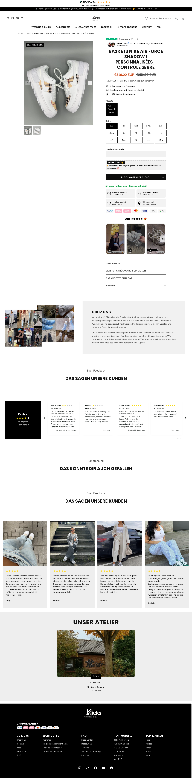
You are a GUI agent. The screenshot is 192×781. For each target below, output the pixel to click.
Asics (148, 747)
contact (147, 27)
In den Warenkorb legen (135, 177)
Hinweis (110, 285)
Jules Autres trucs (85, 27)
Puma (148, 751)
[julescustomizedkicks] (96, 18)
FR (12, 18)
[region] (115, 418)
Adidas (149, 743)
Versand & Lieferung (91, 751)
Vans (148, 755)
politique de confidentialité (55, 743)
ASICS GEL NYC (121, 747)
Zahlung (85, 747)
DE (8, 18)
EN (17, 18)
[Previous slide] (108, 239)
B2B (19, 755)
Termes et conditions (52, 751)
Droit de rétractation (52, 747)
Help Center (87, 739)
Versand (121, 80)
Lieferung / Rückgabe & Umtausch (126, 270)
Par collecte (63, 27)
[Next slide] (162, 239)
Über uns (21, 739)
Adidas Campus (121, 743)
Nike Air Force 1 (121, 739)
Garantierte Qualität (119, 278)
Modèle (109, 100)
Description (113, 263)
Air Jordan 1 (119, 755)
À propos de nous (127, 27)
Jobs (19, 747)
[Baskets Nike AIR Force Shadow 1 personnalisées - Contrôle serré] (58, 83)
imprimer (46, 739)
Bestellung (86, 743)
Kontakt (20, 743)
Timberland (119, 751)
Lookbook (106, 27)
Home (20, 33)
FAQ (159, 27)
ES (22, 18)
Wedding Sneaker (41, 27)
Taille (108, 121)
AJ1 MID (118, 759)
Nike (148, 739)
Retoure (85, 755)
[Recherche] (146, 18)
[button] (27, 83)
